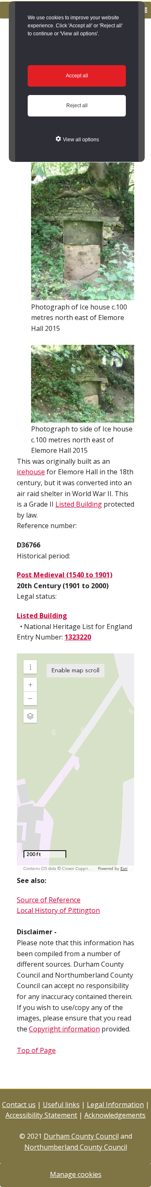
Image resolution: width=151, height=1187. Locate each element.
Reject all (77, 105)
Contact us (19, 1104)
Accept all (77, 76)
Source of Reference (49, 899)
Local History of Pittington (58, 910)
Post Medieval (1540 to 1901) (64, 574)
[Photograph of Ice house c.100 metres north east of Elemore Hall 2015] (82, 296)
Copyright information (64, 1029)
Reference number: (47, 525)
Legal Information (115, 1104)
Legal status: (37, 596)
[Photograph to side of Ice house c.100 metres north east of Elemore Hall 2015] (82, 418)
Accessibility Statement (41, 1115)
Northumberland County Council (75, 1147)
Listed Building (78, 504)
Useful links (61, 1104)
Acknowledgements (115, 1115)
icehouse (31, 471)
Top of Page (36, 1050)
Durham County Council (81, 1136)
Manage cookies (76, 1174)
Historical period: (43, 555)
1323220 (78, 637)
